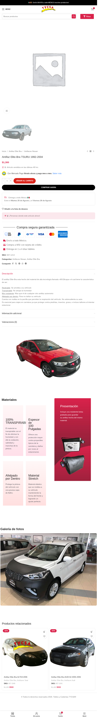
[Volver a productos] (90, 151)
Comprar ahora (48, 187)
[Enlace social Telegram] (25, 263)
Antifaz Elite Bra (15, 151)
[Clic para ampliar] (7, 111)
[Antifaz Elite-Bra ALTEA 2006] (25, 651)
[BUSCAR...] (74, 16)
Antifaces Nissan (31, 151)
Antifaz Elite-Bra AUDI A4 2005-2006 (66, 677)
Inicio (4, 151)
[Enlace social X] (16, 263)
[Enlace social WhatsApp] (22, 263)
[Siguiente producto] (93, 151)
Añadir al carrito (24, 181)
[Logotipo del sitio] (48, 9)
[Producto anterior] (87, 151)
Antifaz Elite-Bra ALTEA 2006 (15, 677)
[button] (44, 632)
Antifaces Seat (22, 680)
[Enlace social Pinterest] (19, 263)
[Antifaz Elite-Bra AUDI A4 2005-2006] (72, 651)
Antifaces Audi (69, 680)
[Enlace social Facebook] (12, 263)
